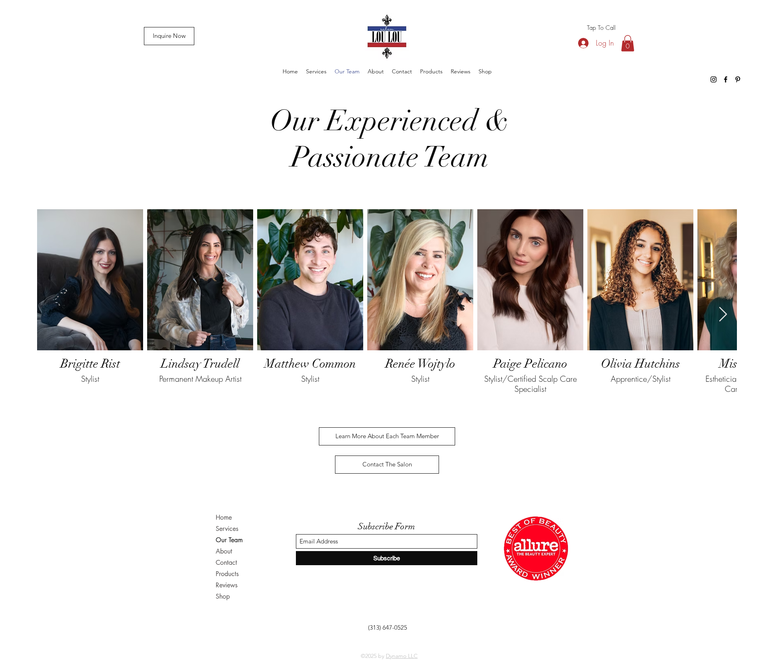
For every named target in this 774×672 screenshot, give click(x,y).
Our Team (229, 540)
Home (224, 517)
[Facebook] (726, 79)
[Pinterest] (738, 79)
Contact (226, 562)
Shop (223, 596)
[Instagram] (714, 79)
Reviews (226, 585)
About (224, 551)
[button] (628, 43)
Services (227, 528)
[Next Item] (723, 314)
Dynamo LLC (402, 656)
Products (227, 574)
